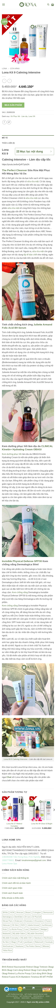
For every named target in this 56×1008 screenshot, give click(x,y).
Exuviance (39, 921)
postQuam (28, 942)
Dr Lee (27, 917)
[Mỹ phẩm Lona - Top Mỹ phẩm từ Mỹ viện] (28, 4)
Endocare (18, 921)
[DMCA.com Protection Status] (20, 989)
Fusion (48, 921)
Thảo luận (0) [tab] (8, 143)
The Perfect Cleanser (14, 170)
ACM (12, 913)
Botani (28, 913)
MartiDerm (34, 929)
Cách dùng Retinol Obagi (24, 970)
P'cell (20, 942)
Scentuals (49, 942)
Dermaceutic (48, 913)
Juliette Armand (33, 925)
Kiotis (5, 929)
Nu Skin (6, 942)
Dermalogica (7, 917)
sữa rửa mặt (33, 181)
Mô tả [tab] (5, 138)
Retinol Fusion (8, 977)
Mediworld (6, 934)
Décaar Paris (8, 921)
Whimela (46, 946)
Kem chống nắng (20, 592)
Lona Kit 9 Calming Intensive (15, 759)
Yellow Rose (7, 950)
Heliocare (6, 925)
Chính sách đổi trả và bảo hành (16, 883)
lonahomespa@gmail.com (33, 860)
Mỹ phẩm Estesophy (10, 938)
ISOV (23, 925)
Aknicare (20, 913)
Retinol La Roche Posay (19, 973)
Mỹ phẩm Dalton (19, 934)
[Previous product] (9, 81)
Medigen (44, 929)
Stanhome (19, 946)
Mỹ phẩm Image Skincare (36, 994)
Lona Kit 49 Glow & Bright (41, 824)
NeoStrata (48, 938)
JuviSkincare (46, 925)
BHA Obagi (7, 970)
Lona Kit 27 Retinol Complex (14, 825)
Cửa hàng (15, 69)
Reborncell (39, 942)
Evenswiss (29, 921)
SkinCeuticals (8, 946)
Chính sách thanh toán (12, 893)
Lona (4, 69)
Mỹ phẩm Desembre (35, 934)
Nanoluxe (38, 938)
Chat (9, 777)
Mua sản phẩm (13, 105)
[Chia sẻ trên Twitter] (9, 122)
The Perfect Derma (33, 946)
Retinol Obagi (32, 967)
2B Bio (5, 913)
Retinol (10, 967)
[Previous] (2, 815)
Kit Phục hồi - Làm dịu (19, 116)
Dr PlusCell (36, 917)
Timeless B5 (36, 977)
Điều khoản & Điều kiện (13, 898)
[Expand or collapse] (51, 151)
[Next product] (4, 81)
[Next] (53, 815)
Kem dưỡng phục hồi (12, 454)
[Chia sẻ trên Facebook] (4, 122)
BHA (4, 967)
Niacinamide (20, 967)
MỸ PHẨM (48, 977)
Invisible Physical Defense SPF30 (22, 561)
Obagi (13, 942)
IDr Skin (15, 925)
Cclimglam (37, 913)
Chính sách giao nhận (12, 888)
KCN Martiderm (23, 977)
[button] (3, 4)
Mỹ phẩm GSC (26, 938)
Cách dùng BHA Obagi (41, 973)
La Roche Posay (16, 929)
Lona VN (32, 116)
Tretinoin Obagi (46, 967)
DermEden (19, 917)
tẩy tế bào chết (30, 255)
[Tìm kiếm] (48, 4)
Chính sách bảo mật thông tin (15, 878)
